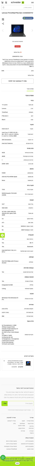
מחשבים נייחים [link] (30, 446)
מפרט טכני (30, 89)
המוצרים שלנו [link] (29, 438)
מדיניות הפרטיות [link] (31, 427)
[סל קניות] (2, 2)
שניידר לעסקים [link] (11, 417)
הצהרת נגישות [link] (32, 432)
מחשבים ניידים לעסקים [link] (27, 443)
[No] (33, 461)
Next (2, 30)
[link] (2, 235)
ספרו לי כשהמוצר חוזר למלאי (17, 81)
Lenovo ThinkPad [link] (11, 449)
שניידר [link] (32, 417)
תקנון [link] (23, 421)
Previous (32, 30)
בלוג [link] (14, 423)
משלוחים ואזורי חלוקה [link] (21, 424)
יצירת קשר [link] (31, 423)
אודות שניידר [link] (30, 421)
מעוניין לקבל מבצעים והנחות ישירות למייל (19, 410)
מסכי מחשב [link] (30, 449)
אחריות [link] (23, 431)
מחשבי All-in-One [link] (11, 441)
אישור (17, 463)
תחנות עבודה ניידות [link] (11, 443)
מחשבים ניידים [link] (30, 441)
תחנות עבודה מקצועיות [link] (10, 446)
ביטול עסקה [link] (21, 428)
